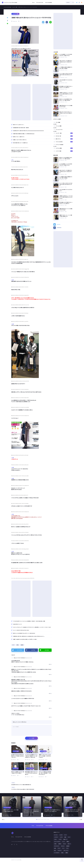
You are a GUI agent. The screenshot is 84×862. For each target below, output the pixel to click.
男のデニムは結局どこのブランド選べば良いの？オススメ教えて (17, 772)
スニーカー (55, 834)
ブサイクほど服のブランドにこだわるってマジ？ (65, 80)
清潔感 (67, 852)
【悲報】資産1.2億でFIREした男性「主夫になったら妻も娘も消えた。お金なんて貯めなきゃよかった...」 (29, 636)
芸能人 (62, 852)
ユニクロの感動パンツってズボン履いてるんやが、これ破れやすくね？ (65, 55)
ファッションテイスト (39, 2)
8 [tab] (45, 819)
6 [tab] (42, 819)
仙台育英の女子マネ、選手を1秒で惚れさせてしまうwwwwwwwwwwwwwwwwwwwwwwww (28, 130)
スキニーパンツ (66, 850)
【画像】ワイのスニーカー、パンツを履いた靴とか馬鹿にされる (65, 216)
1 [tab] (35, 819)
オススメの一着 (64, 136)
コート (69, 837)
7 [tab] (44, 819)
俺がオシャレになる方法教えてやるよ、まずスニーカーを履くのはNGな (24, 633)
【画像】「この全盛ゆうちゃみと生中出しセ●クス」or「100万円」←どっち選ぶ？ (25, 639)
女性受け (22, 644)
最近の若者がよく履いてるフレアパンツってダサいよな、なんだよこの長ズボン (31, 773)
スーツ (63, 848)
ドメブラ (60, 839)
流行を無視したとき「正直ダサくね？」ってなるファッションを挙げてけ (65, 87)
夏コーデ (69, 843)
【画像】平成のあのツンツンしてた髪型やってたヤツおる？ (65, 106)
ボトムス (64, 843)
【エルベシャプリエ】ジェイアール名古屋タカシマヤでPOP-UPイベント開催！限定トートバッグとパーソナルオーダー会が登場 (32, 627)
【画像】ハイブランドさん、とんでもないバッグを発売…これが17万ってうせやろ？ (45, 756)
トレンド (63, 841)
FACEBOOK (59, 227)
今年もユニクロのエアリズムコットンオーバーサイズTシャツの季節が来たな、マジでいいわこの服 (31, 811)
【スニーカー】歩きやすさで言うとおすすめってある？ (21, 630)
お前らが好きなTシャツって (17, 624)
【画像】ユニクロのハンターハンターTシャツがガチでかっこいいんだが (72, 810)
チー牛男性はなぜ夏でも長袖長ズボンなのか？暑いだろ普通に (65, 68)
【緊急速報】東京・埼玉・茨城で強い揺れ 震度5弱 (21, 127)
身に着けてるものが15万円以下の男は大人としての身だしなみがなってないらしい (17, 756)
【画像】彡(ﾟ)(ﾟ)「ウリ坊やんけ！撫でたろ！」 (20, 139)
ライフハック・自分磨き (59, 144)
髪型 (65, 837)
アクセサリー (60, 850)
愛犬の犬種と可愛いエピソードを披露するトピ (20, 142)
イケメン (59, 848)
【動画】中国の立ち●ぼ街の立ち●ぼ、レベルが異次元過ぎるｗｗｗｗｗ (23, 133)
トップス (61, 837)
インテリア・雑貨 (64, 151)
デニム (67, 848)
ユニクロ (61, 834)
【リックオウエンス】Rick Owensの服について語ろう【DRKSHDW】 (22, 789)
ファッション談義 (58, 126)
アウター (55, 839)
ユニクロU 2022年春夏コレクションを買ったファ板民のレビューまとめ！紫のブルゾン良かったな (31, 756)
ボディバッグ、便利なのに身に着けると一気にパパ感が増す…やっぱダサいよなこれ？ (45, 773)
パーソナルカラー (56, 852)
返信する (50, 664)
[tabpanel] (11, 806)
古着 (55, 848)
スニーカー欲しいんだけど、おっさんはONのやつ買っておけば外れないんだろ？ (65, 74)
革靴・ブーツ (65, 839)
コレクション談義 (64, 148)
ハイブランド (56, 837)
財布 (55, 850)
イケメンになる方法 (48, 2)
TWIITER (58, 224)
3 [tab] (38, 819)
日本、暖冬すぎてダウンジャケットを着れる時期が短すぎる (21, 784)
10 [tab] (48, 819)
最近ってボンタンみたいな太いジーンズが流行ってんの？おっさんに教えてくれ (65, 113)
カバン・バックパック (57, 841)
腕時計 (68, 841)
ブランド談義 (58, 122)
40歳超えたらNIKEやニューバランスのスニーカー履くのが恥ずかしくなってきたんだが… (66, 94)
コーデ (13, 644)
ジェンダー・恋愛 (15, 13)
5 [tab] (41, 819)
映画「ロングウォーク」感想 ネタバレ (18, 136)
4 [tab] (39, 819)
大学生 (18, 644)
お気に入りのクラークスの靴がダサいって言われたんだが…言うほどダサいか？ (65, 62)
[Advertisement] (21, 102)
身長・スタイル (64, 138)
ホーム (33, 2)
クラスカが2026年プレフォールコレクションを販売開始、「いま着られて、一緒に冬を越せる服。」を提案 (29, 621)
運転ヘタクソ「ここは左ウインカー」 (18, 124)
